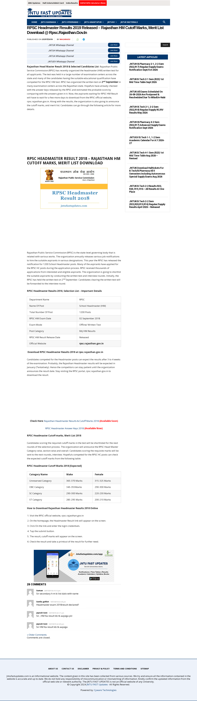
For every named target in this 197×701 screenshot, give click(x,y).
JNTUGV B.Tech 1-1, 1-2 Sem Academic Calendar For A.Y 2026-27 (146, 140)
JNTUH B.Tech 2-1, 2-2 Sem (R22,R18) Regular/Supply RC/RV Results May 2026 (146, 109)
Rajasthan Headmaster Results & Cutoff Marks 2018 (71, 420)
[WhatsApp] (77, 39)
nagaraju (65, 39)
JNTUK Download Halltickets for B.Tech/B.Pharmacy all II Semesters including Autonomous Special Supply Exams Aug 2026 (147, 172)
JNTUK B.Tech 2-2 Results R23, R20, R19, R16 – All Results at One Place (146, 189)
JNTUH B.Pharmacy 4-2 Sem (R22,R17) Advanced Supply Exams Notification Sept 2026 (147, 125)
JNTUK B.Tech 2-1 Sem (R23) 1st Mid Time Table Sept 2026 (146, 81)
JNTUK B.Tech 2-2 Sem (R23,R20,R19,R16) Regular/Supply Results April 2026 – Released (147, 204)
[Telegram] (83, 39)
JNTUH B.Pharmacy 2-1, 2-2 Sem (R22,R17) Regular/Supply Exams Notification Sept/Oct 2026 (146, 66)
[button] (164, 22)
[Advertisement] (74, 133)
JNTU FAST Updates (97, 684)
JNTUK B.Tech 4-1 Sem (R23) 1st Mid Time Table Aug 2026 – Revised (146, 155)
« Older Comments (37, 634)
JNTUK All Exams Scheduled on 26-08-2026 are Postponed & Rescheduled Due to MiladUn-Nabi (147, 94)
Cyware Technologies (105, 690)
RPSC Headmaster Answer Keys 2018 (64, 428)
